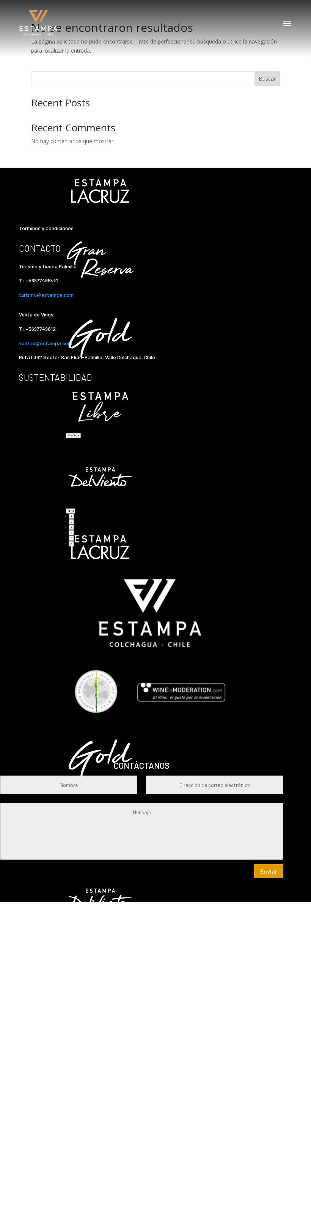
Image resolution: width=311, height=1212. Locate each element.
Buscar (267, 78)
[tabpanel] (150, 408)
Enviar (268, 871)
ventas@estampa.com (46, 343)
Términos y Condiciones (46, 228)
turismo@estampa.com (47, 294)
